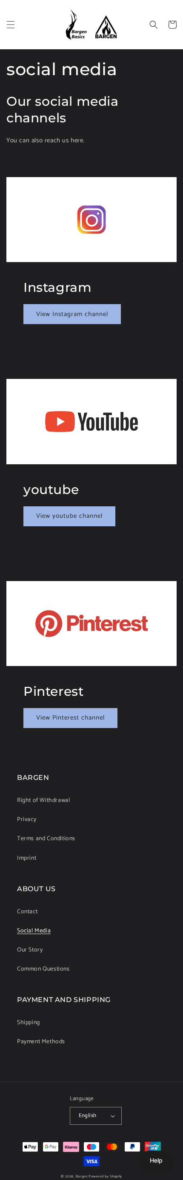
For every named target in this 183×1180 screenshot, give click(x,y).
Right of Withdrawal (43, 800)
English (88, 1115)
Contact (27, 912)
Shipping (28, 1023)
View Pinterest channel (70, 717)
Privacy (26, 819)
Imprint (26, 858)
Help (156, 1160)
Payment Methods (41, 1042)
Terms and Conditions (46, 839)
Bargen (82, 1176)
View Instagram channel (72, 314)
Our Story (30, 950)
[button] (10, 24)
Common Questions (43, 969)
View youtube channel (69, 516)
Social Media (34, 931)
